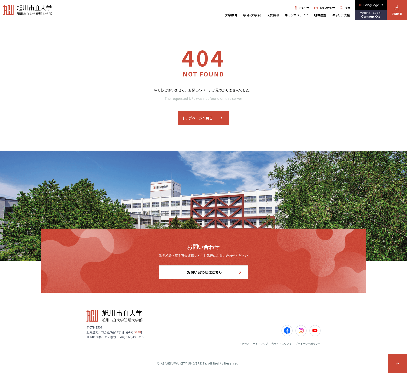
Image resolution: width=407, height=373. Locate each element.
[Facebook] (287, 330)
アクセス (244, 343)
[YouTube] (315, 330)
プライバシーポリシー (308, 343)
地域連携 (320, 15)
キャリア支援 (341, 15)
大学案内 (231, 15)
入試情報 (273, 15)
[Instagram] (301, 330)
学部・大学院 (252, 15)
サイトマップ (260, 343)
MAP (138, 332)
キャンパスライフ (296, 15)
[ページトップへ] (397, 363)
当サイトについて (281, 343)
